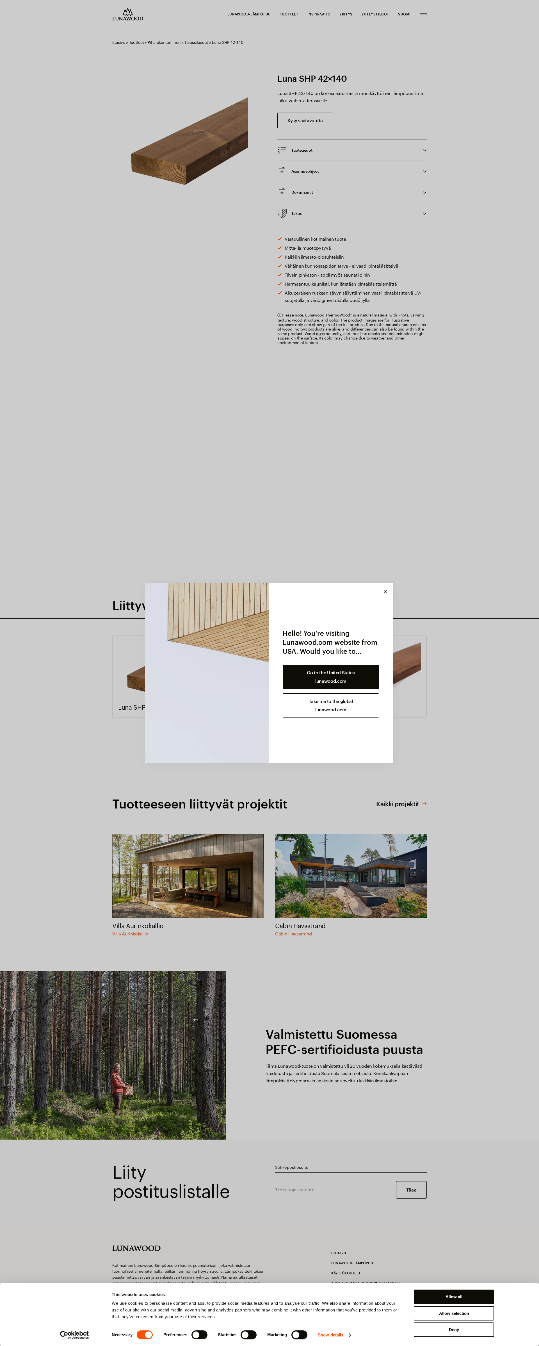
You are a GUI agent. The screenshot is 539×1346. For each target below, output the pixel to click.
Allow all (454, 1296)
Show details (330, 1335)
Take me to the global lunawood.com (331, 705)
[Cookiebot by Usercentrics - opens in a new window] (74, 1335)
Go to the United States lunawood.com (331, 677)
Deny (454, 1329)
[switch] (199, 1334)
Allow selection (454, 1313)
